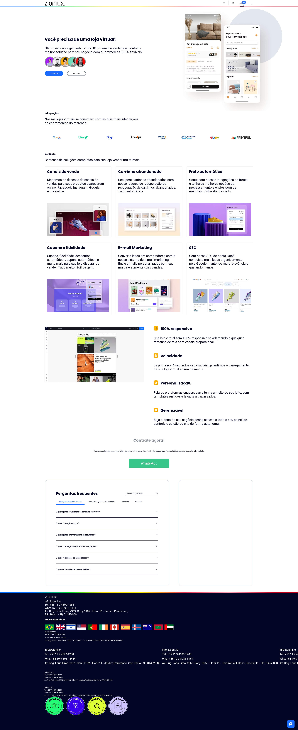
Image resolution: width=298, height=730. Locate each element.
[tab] (70, 502)
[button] (242, 4)
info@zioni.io (53, 601)
